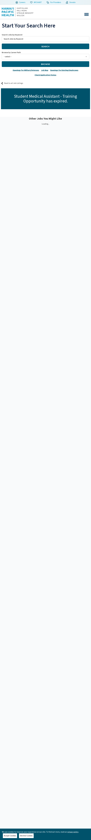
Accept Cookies (10, 835)
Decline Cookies (26, 835)
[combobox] (45, 37)
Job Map (44, 70)
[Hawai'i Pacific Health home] (17, 12)
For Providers (55, 2)
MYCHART (37, 2)
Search (45, 46)
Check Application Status (45, 75)
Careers (22, 2)
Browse (45, 64)
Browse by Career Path (11, 52)
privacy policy (73, 832)
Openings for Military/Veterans (26, 70)
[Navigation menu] (86, 14)
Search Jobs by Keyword (12, 34)
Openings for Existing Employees (64, 70)
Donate (72, 2)
